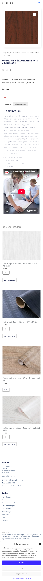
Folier (7, 53)
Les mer (6, 390)
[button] (40, 544)
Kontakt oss (28, 578)
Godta (21, 563)
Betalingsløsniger (8, 506)
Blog (3, 517)
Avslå (22, 568)
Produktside (6, 509)
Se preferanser (21, 574)
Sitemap (5, 520)
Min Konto (5, 514)
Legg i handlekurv (9, 280)
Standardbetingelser (18, 578)
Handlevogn (6, 512)
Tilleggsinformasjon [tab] (20, 104)
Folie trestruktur (15, 53)
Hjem (3, 53)
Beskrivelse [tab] (8, 104)
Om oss (5, 500)
